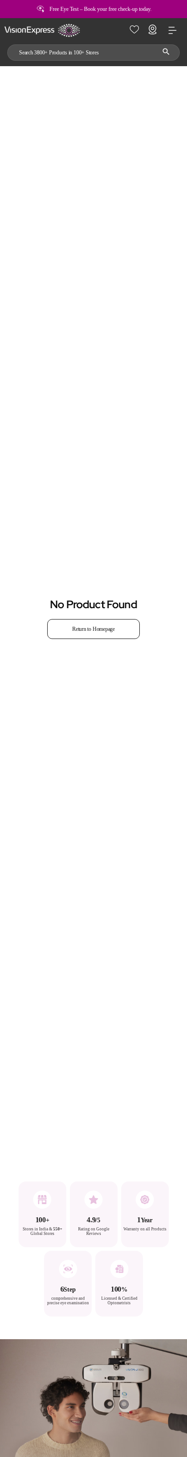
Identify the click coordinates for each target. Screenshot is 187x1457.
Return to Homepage (93, 629)
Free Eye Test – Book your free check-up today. (100, 9)
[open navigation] (172, 30)
